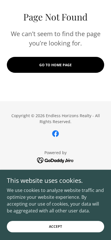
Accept (55, 226)
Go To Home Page (55, 65)
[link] (55, 133)
